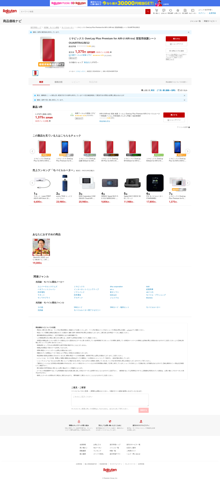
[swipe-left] (32, 151)
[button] (164, 11)
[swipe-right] (187, 151)
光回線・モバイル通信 (51, 27)
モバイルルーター (68, 27)
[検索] (147, 11)
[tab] (41, 82)
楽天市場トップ (36, 27)
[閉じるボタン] (188, 32)
